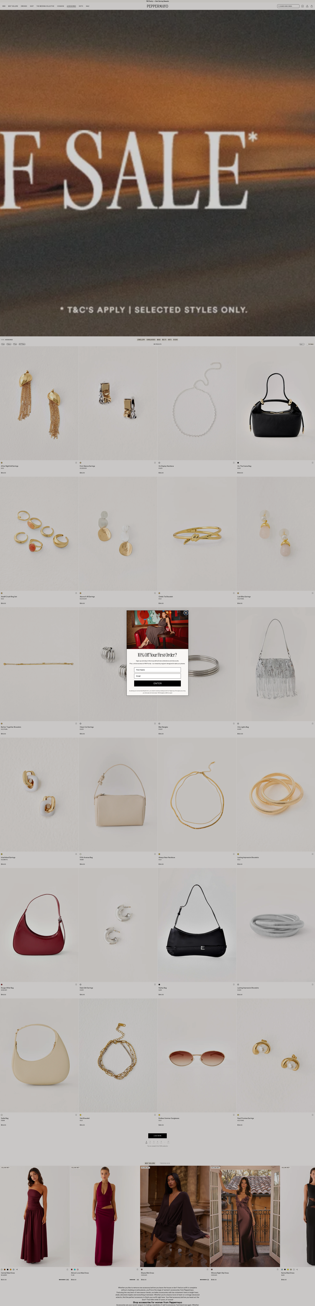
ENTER (158, 683)
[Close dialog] (186, 613)
